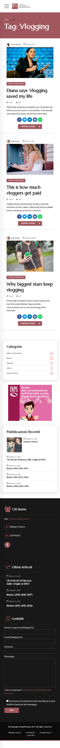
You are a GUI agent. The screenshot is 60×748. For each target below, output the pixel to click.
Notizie (29, 358)
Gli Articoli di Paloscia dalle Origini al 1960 (26, 459)
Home (6, 20)
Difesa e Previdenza (16, 84)
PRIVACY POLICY (14, 733)
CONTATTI (31, 735)
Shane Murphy (16, 44)
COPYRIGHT (30, 733)
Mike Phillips (15, 141)
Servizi (29, 368)
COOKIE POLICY (46, 733)
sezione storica (29, 373)
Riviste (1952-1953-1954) (17, 477)
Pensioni (29, 363)
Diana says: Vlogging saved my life (27, 93)
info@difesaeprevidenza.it (20, 519)
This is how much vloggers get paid (24, 190)
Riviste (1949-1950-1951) (18, 486)
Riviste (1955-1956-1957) (17, 468)
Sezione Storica (30, 441)
